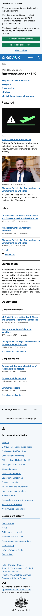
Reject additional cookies (21, 44)
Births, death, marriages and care (17, 447)
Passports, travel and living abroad (17, 500)
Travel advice (8, 88)
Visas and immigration (12, 504)
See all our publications (12, 395)
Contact (29, 568)
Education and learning (12, 478)
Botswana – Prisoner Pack (14, 378)
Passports (6, 84)
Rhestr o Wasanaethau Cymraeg (16, 575)
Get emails (10, 254)
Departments (8, 523)
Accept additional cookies (21, 38)
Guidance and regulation (13, 532)
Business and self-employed (14, 451)
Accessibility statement (12, 568)
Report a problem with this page (21, 418)
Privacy (11, 565)
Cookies (21, 565)
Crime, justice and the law (13, 464)
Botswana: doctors (11, 388)
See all (5, 250)
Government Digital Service (14, 578)
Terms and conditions (11, 571)
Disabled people (9, 469)
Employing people (10, 482)
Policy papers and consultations (16, 541)
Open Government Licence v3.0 (16, 589)
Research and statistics (12, 536)
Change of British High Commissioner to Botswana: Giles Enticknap (21, 189)
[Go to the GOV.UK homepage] (11, 57)
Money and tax (8, 495)
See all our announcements (14, 351)
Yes (27, 409)
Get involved (7, 554)
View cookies (21, 50)
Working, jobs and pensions (14, 509)
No (37, 409)
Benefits (5, 442)
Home (4, 64)
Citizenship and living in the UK (16, 460)
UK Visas (6, 92)
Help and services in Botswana (16, 80)
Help (4, 565)
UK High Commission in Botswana (18, 96)
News (4, 527)
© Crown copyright (21, 610)
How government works (12, 550)
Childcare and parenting (13, 455)
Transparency (8, 545)
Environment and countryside (15, 486)
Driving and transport (11, 473)
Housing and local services (14, 491)
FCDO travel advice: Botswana (16, 139)
